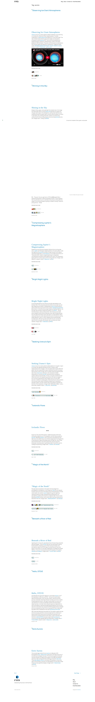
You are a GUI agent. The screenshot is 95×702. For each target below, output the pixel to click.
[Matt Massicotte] (39, 454)
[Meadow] (45, 395)
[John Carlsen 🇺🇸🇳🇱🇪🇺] (34, 505)
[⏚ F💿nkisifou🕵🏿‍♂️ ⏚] (40, 212)
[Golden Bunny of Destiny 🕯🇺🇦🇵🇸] (38, 505)
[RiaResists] (39, 505)
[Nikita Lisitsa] (32, 395)
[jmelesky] (33, 454)
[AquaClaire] (33, 212)
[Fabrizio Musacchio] (39, 212)
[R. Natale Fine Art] (45, 505)
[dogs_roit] (34, 454)
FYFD (16, 1)
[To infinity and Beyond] (34, 209)
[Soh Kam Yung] (33, 209)
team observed (42, 37)
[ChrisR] (44, 505)
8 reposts (43, 391)
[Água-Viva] (34, 269)
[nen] (42, 395)
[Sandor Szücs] (48, 395)
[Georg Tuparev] (35, 331)
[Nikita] (33, 508)
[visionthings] (38, 75)
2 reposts (37, 71)
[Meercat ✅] (51, 505)
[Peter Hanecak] (50, 395)
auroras (42, 40)
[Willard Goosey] (48, 505)
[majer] (44, 395)
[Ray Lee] (52, 395)
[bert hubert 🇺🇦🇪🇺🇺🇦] (34, 392)
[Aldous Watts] (45, 508)
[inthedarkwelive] (38, 212)
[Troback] (43, 454)
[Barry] (40, 454)
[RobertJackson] (35, 505)
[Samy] (39, 395)
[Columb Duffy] (47, 505)
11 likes (45, 454)
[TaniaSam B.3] (53, 505)
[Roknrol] (32, 72)
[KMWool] (51, 508)
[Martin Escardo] (35, 395)
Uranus (33, 34)
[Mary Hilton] (41, 505)
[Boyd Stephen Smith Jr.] (33, 392)
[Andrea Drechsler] (32, 451)
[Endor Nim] (33, 265)
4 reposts (39, 208)
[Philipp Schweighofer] (41, 454)
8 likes (42, 212)
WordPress (79, 689)
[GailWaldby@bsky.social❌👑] (32, 212)
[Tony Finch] (38, 392)
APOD (47, 118)
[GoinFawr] (32, 265)
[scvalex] (41, 395)
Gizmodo (49, 47)
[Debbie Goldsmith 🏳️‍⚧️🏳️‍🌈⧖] (32, 557)
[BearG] (33, 72)
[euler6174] (33, 331)
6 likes (40, 75)
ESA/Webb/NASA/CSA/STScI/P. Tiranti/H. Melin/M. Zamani (48, 45)
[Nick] (34, 508)
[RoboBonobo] (34, 331)
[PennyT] (46, 505)
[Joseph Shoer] (32, 209)
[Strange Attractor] (35, 212)
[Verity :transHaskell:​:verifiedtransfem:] (51, 395)
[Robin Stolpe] (34, 75)
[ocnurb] (32, 328)
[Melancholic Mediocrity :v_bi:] (35, 454)
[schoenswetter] (50, 508)
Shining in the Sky (39, 107)
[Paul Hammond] (50, 505)
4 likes (38, 331)
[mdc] (43, 395)
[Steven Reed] (39, 392)
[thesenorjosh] (42, 454)
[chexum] (53, 395)
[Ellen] (38, 454)
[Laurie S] (43, 505)
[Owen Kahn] (34, 395)
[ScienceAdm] (32, 505)
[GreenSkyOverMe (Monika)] (35, 392)
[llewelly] (37, 392)
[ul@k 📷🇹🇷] (47, 508)
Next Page (77, 673)
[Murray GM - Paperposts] (40, 508)
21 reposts (56, 504)
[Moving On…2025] (37, 505)
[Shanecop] (33, 505)
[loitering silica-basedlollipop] (35, 209)
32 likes (55, 508)
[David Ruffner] (46, 395)
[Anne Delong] (42, 505)
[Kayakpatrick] (32, 454)
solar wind (48, 111)
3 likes (37, 561)
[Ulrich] (37, 454)
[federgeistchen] (40, 395)
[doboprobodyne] (32, 392)
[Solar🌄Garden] (33, 75)
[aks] (52, 505)
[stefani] (40, 505)
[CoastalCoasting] (48, 508)
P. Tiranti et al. (42, 47)
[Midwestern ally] (35, 269)
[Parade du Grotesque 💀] (38, 395)
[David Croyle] (32, 75)
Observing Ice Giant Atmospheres (46, 32)
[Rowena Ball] (34, 212)
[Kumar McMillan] (33, 451)
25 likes (55, 395)
